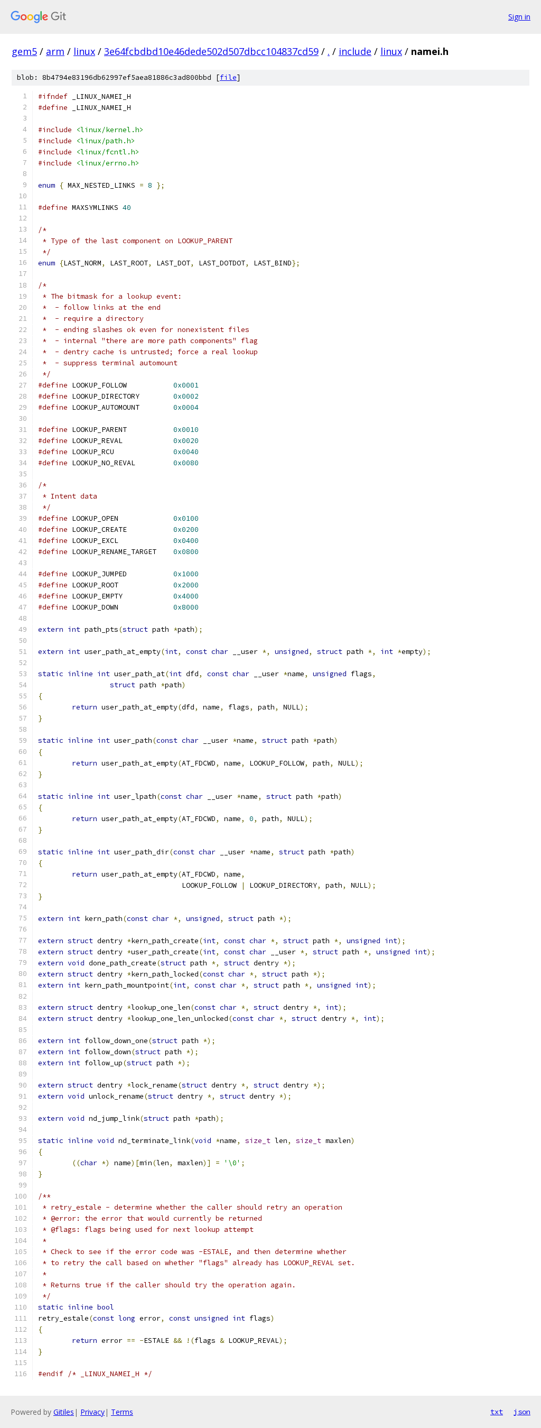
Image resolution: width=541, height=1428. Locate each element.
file (228, 77)
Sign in (519, 17)
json (522, 1411)
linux (84, 51)
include (355, 51)
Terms (122, 1412)
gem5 (24, 51)
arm (55, 51)
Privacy (92, 1412)
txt (496, 1411)
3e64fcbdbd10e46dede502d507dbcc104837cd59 (211, 51)
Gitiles (63, 1412)
